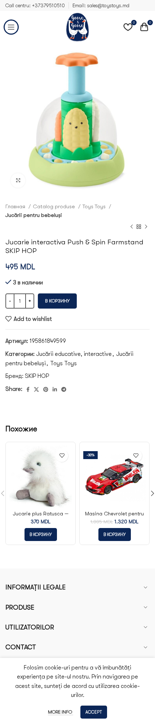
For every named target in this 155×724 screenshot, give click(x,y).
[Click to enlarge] (18, 180)
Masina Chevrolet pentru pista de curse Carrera (114, 517)
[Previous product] (131, 227)
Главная (16, 206)
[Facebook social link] (28, 389)
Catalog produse (54, 206)
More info (60, 712)
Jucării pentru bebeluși (33, 215)
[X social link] (36, 389)
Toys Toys (95, 206)
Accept (93, 712)
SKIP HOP (37, 376)
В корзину (57, 301)
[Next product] (146, 227)
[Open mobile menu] (11, 27)
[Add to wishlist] (62, 455)
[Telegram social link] (63, 389)
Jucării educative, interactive (74, 354)
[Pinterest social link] (45, 389)
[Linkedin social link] (54, 389)
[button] (41, 534)
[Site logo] (77, 26)
